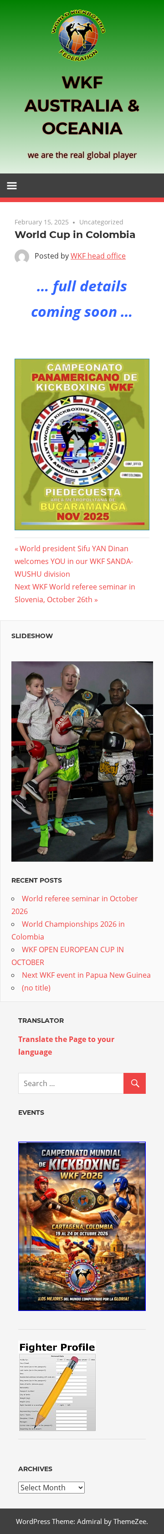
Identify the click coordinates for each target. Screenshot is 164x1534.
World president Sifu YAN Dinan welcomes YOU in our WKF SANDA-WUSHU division (74, 561)
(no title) (36, 988)
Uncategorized (101, 222)
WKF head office (98, 256)
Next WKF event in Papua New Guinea (86, 975)
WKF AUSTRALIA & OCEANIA (82, 105)
